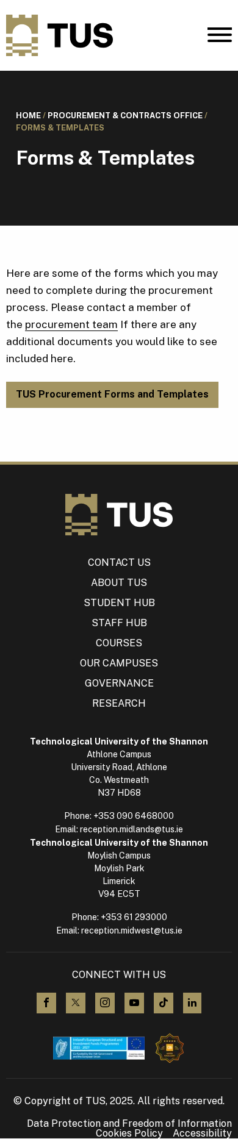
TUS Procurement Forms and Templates (112, 394)
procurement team (71, 324)
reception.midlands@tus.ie (131, 829)
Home (28, 115)
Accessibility (202, 1133)
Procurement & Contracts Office (125, 115)
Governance (119, 683)
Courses (119, 643)
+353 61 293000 (134, 917)
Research (119, 703)
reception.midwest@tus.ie (131, 930)
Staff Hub (119, 623)
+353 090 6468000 (133, 816)
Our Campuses (119, 663)
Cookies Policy (129, 1133)
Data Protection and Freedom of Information (129, 1124)
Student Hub (119, 603)
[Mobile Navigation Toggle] (219, 38)
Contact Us (119, 562)
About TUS (119, 582)
